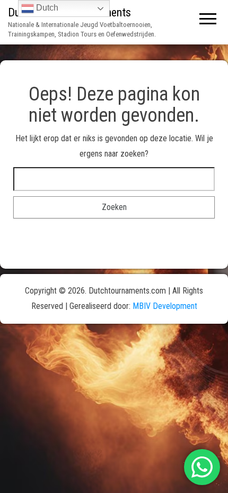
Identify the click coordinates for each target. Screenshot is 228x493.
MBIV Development (165, 306)
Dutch (46, 7)
